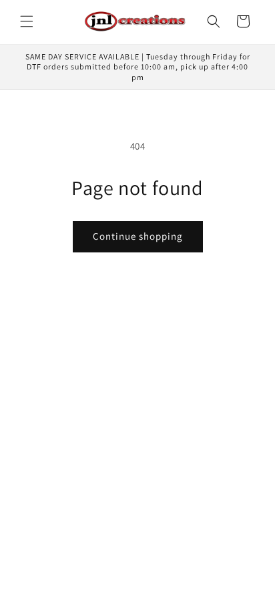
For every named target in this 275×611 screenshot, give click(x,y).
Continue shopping (138, 236)
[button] (26, 21)
